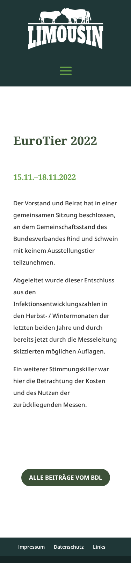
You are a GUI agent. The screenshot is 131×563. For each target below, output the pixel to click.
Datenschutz (69, 546)
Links (99, 546)
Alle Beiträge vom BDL (65, 477)
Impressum (31, 546)
